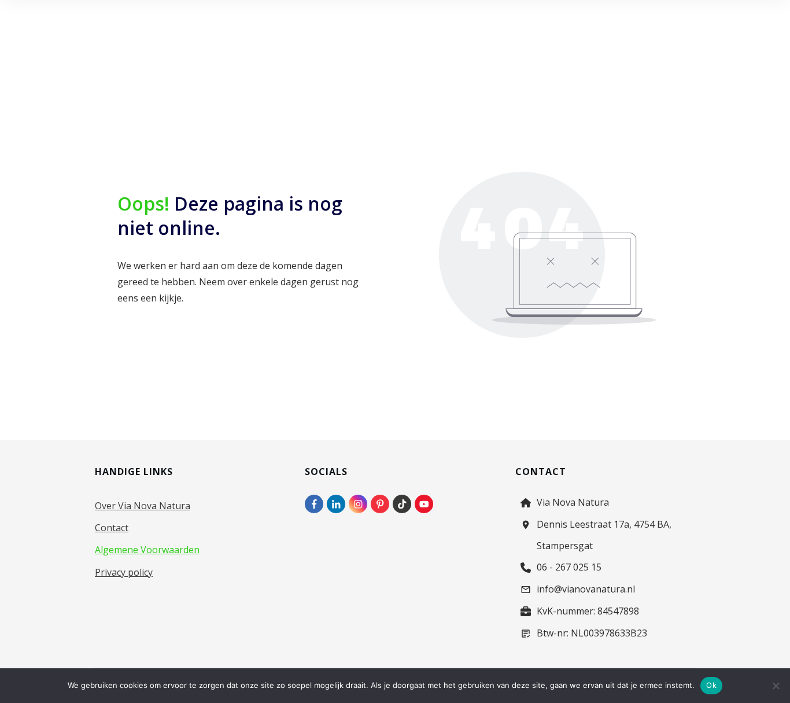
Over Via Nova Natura (142, 505)
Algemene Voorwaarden (147, 549)
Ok (711, 685)
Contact (111, 527)
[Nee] (775, 685)
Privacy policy (124, 572)
